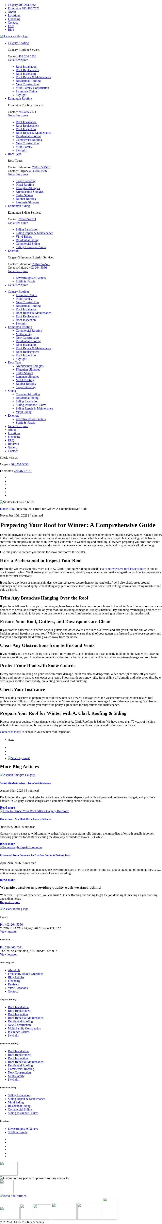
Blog (11, 29)
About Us (14, 970)
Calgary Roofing (18, 43)
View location (8, 931)
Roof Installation (26, 66)
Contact (13, 22)
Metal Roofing (25, 184)
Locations (14, 15)
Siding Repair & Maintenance (34, 233)
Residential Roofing (28, 80)
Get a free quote (18, 60)
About (12, 12)
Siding (12, 390)
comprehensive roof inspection (124, 568)
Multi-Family (24, 147)
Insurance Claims (26, 91)
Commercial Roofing (29, 139)
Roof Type (14, 154)
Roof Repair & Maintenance (33, 77)
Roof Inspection (26, 73)
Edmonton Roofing (20, 98)
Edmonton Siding (19, 206)
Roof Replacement (27, 70)
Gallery (13, 447)
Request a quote (10, 902)
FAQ (11, 26)
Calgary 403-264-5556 (22, 4)
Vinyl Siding (24, 236)
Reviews (13, 444)
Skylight (21, 95)
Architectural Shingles (29, 191)
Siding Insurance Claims (31, 247)
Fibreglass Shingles (28, 188)
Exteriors (14, 250)
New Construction (27, 84)
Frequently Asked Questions (25, 973)
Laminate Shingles (27, 202)
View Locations (18, 988)
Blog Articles (16, 977)
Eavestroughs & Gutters (31, 277)
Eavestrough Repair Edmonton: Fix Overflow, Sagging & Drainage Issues (35, 855)
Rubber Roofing (26, 198)
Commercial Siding (28, 243)
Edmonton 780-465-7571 (24, 8)
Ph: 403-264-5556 (11, 924)
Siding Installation (27, 229)
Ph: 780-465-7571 (11, 947)
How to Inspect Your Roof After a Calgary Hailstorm (25, 819)
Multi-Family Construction (32, 87)
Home (4, 508)
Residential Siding (27, 240)
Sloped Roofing (26, 181)
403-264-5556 (27, 56)
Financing (14, 19)
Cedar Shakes (24, 195)
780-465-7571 (27, 111)
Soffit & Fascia (25, 281)
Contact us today (10, 731)
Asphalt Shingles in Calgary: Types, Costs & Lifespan (25, 783)
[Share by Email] (19, 758)
